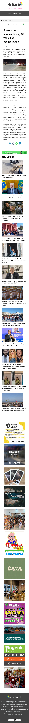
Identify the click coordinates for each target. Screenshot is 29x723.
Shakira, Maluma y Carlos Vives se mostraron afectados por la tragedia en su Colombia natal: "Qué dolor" (13, 366)
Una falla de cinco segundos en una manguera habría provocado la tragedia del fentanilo (14, 303)
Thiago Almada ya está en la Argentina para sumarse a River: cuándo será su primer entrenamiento (14, 388)
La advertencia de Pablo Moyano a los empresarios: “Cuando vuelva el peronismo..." (12, 218)
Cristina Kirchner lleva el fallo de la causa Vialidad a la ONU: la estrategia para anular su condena (14, 260)
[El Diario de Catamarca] (14, 5)
